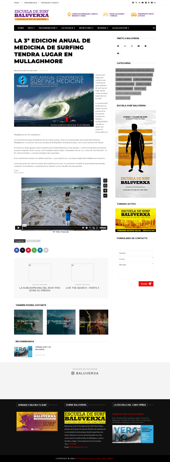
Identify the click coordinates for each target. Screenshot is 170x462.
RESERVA (102, 28)
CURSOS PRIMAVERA (142, 79)
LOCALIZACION (123, 98)
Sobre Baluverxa (30, 2)
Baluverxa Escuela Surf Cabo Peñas (25, 71)
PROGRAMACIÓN (47, 28)
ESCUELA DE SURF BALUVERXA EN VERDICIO (134, 70)
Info (30, 28)
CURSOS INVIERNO (124, 89)
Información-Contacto (49, 2)
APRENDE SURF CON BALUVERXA (128, 414)
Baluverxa (87, 373)
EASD (16, 170)
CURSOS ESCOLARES (125, 84)
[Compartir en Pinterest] (28, 250)
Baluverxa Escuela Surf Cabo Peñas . (94, 458)
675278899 (71, 444)
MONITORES (85, 28)
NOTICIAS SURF (33, 241)
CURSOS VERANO (123, 79)
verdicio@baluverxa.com (78, 447)
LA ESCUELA (67, 28)
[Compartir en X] (22, 250)
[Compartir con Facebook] (16, 250)
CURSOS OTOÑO (143, 84)
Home (16, 2)
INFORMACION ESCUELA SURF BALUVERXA (134, 75)
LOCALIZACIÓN (119, 28)
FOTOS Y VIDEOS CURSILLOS (128, 93)
